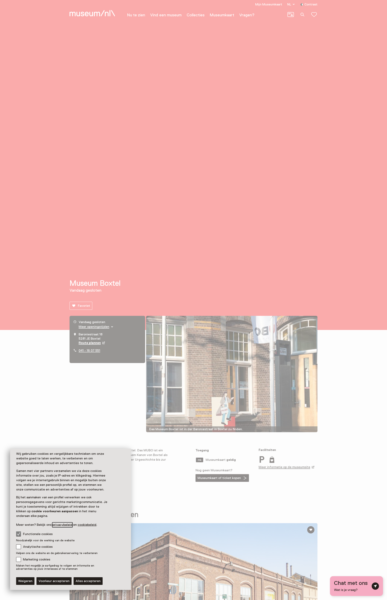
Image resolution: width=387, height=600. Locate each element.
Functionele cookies (38, 534)
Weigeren (25, 581)
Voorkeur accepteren (54, 581)
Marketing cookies (36, 559)
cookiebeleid (87, 525)
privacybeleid (62, 525)
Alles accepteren (88, 581)
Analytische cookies (38, 547)
